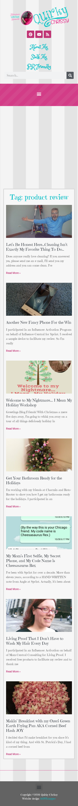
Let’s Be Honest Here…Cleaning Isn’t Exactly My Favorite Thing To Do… (36, 247)
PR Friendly (39, 67)
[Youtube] (39, 34)
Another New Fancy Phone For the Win (38, 322)
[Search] (70, 75)
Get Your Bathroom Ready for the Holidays (34, 480)
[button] (39, 93)
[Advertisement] (39, 147)
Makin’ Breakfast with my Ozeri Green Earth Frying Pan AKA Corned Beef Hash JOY (38, 725)
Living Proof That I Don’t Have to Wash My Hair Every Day (34, 641)
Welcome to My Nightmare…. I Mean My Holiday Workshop (39, 402)
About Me (39, 47)
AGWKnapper (47, 798)
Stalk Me (39, 57)
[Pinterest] (30, 34)
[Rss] (47, 34)
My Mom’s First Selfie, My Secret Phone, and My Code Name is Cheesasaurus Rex (33, 560)
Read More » (13, 273)
